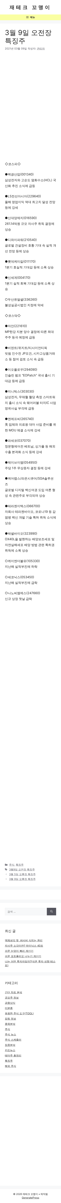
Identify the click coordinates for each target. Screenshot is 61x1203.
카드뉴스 (10, 1050)
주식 (11, 864)
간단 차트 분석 (13, 992)
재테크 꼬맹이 (30, 7)
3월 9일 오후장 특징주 (22, 879)
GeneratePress (30, 1197)
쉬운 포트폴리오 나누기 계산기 (23, 956)
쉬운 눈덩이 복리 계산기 (19, 951)
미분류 (9, 1008)
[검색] (51, 911)
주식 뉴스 (10, 1034)
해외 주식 (10, 1066)
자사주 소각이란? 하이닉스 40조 (24, 945)
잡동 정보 (10, 1018)
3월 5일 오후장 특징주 (22, 874)
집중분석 (10, 1045)
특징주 (20, 864)
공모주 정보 (12, 997)
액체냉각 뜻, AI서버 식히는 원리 (23, 940)
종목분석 (10, 1024)
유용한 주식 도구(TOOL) (19, 1013)
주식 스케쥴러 (13, 1039)
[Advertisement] (30, 87)
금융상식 (10, 1003)
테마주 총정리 (13, 1055)
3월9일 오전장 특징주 (22, 869)
